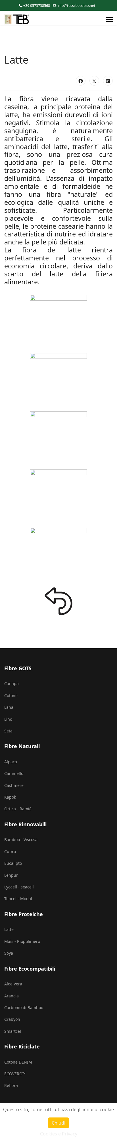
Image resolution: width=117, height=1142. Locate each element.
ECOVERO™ (15, 1073)
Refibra (11, 1085)
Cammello (13, 773)
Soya (8, 953)
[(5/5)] (58, 556)
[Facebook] (80, 81)
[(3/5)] (58, 439)
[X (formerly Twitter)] (94, 81)
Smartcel (12, 1031)
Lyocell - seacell (19, 887)
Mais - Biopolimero (22, 941)
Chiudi (58, 1123)
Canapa (11, 683)
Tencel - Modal (18, 898)
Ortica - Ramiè (18, 808)
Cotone (11, 695)
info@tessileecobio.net (76, 5)
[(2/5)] (58, 381)
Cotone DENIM (18, 1062)
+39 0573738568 (36, 5)
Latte (9, 929)
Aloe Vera (13, 984)
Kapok (10, 797)
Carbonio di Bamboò (23, 1007)
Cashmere (14, 785)
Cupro (10, 851)
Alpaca (10, 761)
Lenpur (11, 875)
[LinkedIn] (108, 81)
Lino (8, 719)
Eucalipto (13, 863)
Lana (8, 707)
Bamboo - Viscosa (20, 839)
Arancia (11, 996)
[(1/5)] (58, 323)
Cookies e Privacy (58, 1134)
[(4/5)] (58, 498)
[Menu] (109, 19)
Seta (8, 731)
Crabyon (12, 1019)
